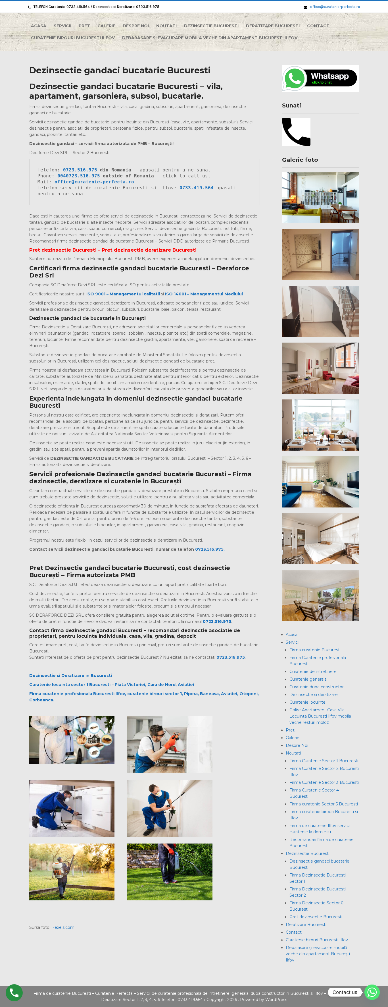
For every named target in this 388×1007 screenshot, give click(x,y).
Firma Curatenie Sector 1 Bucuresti (323, 760)
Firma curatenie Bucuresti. (315, 649)
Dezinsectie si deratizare (313, 694)
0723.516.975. (210, 549)
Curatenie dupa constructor (316, 686)
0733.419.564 (198, 187)
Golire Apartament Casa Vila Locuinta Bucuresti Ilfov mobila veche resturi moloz (320, 716)
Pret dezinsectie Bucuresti (315, 916)
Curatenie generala (308, 679)
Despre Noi (136, 25)
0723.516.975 (80, 170)
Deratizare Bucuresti (273, 25)
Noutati (166, 25)
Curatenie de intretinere (313, 671)
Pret (84, 25)
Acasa (38, 25)
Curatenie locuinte (307, 702)
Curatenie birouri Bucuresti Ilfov (73, 37)
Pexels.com (62, 927)
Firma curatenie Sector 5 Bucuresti (323, 804)
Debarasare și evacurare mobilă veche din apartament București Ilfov (209, 37)
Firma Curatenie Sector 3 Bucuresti (324, 782)
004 (61, 176)
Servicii (62, 25)
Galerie (106, 25)
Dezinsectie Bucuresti (211, 25)
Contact (318, 25)
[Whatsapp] (372, 992)
